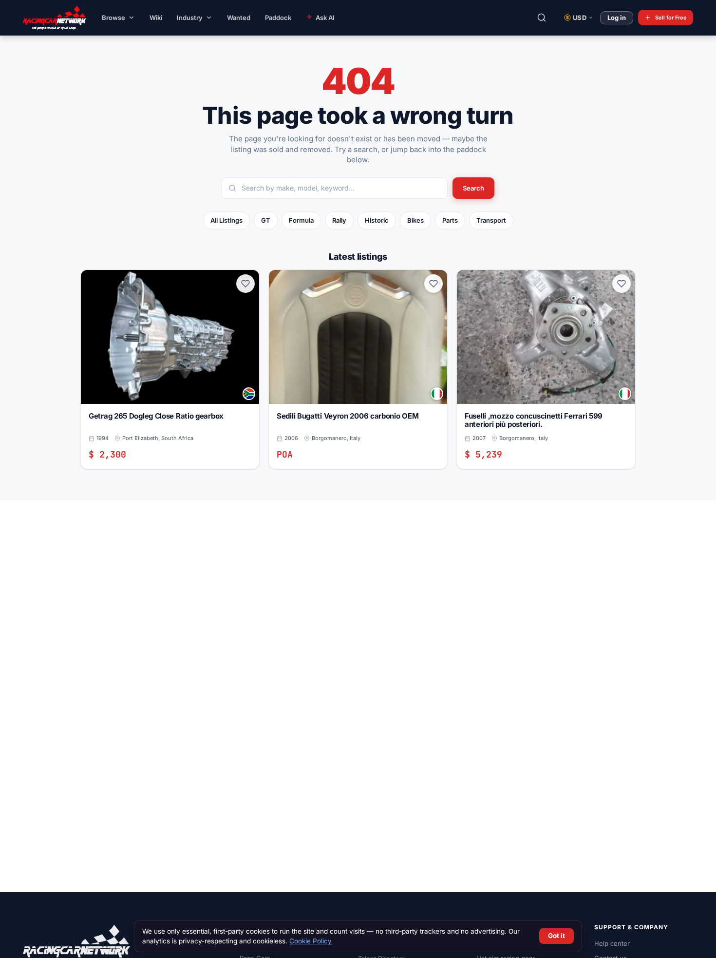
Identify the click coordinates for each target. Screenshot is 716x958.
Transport (491, 220)
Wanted (238, 17)
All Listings (226, 220)
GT (265, 220)
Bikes (415, 220)
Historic (377, 220)
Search (473, 188)
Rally (339, 220)
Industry (190, 17)
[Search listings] (541, 17)
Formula (301, 220)
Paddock (278, 17)
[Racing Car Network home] (47, 17)
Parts (450, 220)
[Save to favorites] (245, 283)
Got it (556, 935)
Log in (616, 17)
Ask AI (325, 17)
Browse (113, 17)
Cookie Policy (310, 941)
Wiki (156, 17)
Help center (612, 943)
